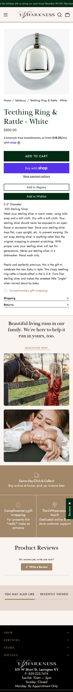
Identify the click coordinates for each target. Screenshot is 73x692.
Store (9, 647)
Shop (8, 632)
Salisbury (20, 100)
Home (7, 100)
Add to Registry (36, 187)
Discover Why (36, 348)
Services (12, 640)
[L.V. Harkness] (37, 14)
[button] (59, 14)
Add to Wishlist (36, 196)
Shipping (9, 298)
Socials (11, 655)
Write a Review (40, 568)
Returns (9, 305)
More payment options (36, 176)
